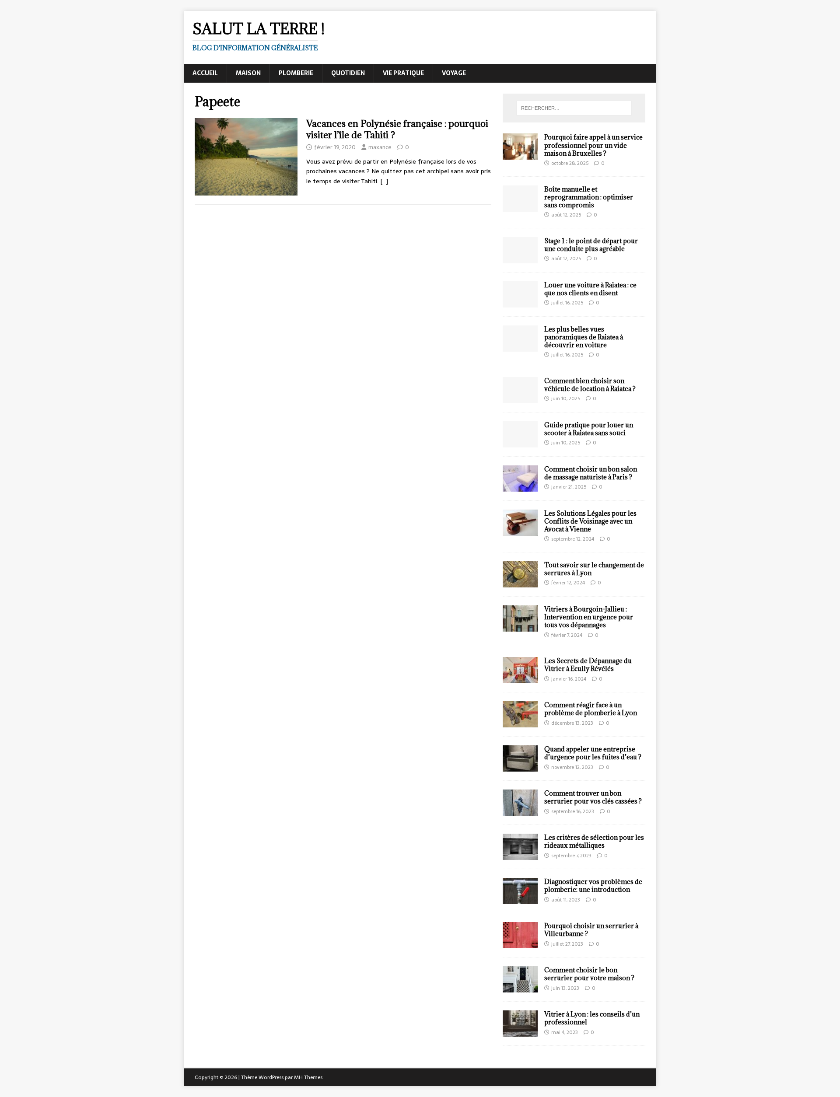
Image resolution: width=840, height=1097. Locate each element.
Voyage (454, 73)
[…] (384, 181)
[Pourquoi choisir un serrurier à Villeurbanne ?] (520, 943)
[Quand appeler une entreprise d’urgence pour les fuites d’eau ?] (520, 767)
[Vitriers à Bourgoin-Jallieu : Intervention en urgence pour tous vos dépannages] (520, 627)
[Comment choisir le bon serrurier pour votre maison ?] (520, 987)
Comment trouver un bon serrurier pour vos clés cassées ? (593, 797)
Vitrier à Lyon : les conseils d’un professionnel (592, 1018)
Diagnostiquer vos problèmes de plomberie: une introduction (593, 885)
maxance (380, 147)
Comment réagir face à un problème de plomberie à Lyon (590, 709)
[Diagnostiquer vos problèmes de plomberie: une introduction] (520, 899)
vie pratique (403, 73)
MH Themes (308, 1077)
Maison (248, 73)
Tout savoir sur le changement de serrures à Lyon (594, 569)
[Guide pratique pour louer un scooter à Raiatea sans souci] (520, 442)
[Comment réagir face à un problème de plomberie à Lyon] (520, 722)
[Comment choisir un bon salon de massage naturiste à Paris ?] (520, 486)
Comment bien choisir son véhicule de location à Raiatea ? (590, 385)
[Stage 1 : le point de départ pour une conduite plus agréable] (520, 258)
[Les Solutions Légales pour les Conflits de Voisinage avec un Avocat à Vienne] (520, 530)
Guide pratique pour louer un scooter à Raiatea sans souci (588, 429)
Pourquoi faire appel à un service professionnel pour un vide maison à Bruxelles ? (593, 145)
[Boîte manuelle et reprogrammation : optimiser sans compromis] (520, 206)
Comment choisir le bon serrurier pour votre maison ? (589, 974)
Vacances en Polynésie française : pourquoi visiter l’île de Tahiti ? (397, 129)
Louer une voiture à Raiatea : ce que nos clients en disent (590, 289)
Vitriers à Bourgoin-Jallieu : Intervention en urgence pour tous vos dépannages (588, 617)
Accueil (205, 73)
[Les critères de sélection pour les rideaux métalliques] (520, 855)
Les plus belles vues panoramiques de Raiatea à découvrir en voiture (583, 337)
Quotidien (348, 73)
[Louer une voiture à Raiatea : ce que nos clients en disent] (520, 302)
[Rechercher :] (574, 108)
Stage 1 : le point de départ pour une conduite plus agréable (591, 245)
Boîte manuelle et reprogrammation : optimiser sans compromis (588, 197)
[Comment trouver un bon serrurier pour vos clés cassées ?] (520, 811)
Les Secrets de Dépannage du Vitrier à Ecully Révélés (588, 665)
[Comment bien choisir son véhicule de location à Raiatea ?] (520, 398)
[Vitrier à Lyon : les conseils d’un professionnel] (520, 1032)
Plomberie (296, 73)
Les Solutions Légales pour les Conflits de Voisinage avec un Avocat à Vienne (590, 521)
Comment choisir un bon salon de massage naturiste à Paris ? (590, 473)
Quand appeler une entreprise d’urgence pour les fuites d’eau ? (592, 753)
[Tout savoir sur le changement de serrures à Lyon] (520, 582)
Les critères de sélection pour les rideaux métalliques (594, 841)
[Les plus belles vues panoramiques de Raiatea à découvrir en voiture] (520, 346)
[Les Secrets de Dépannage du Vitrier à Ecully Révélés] (520, 678)
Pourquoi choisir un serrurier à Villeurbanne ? (591, 930)
